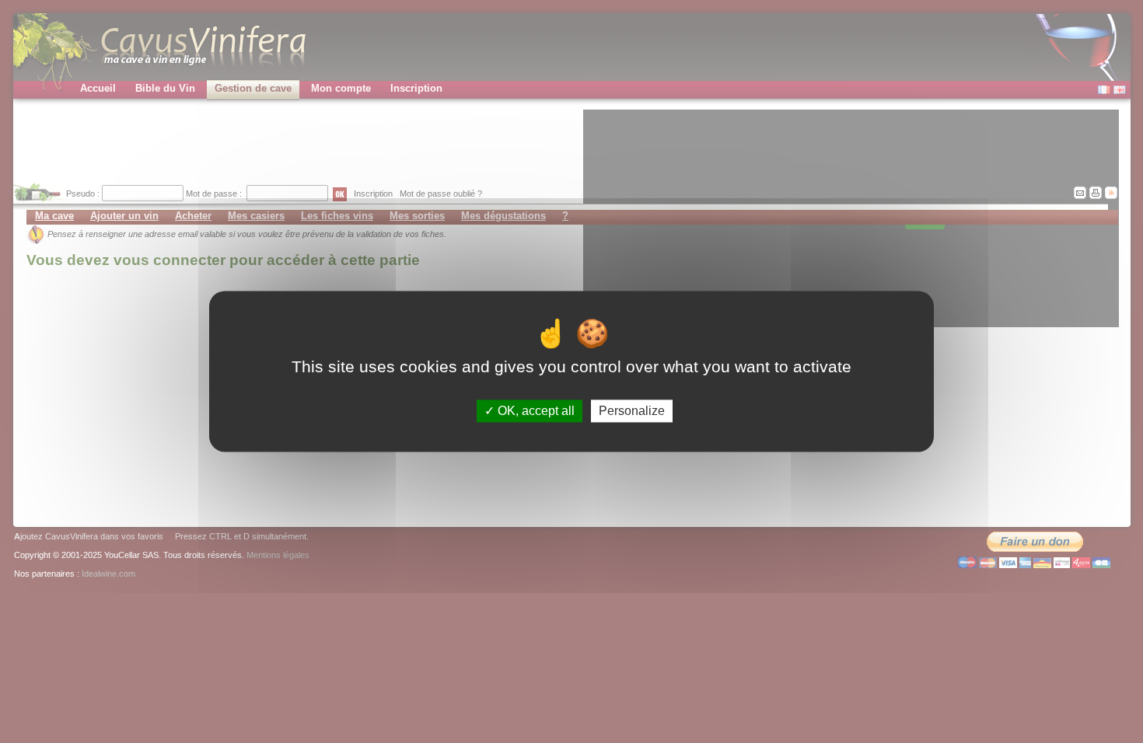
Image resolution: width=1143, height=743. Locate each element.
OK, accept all (535, 410)
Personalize (632, 410)
